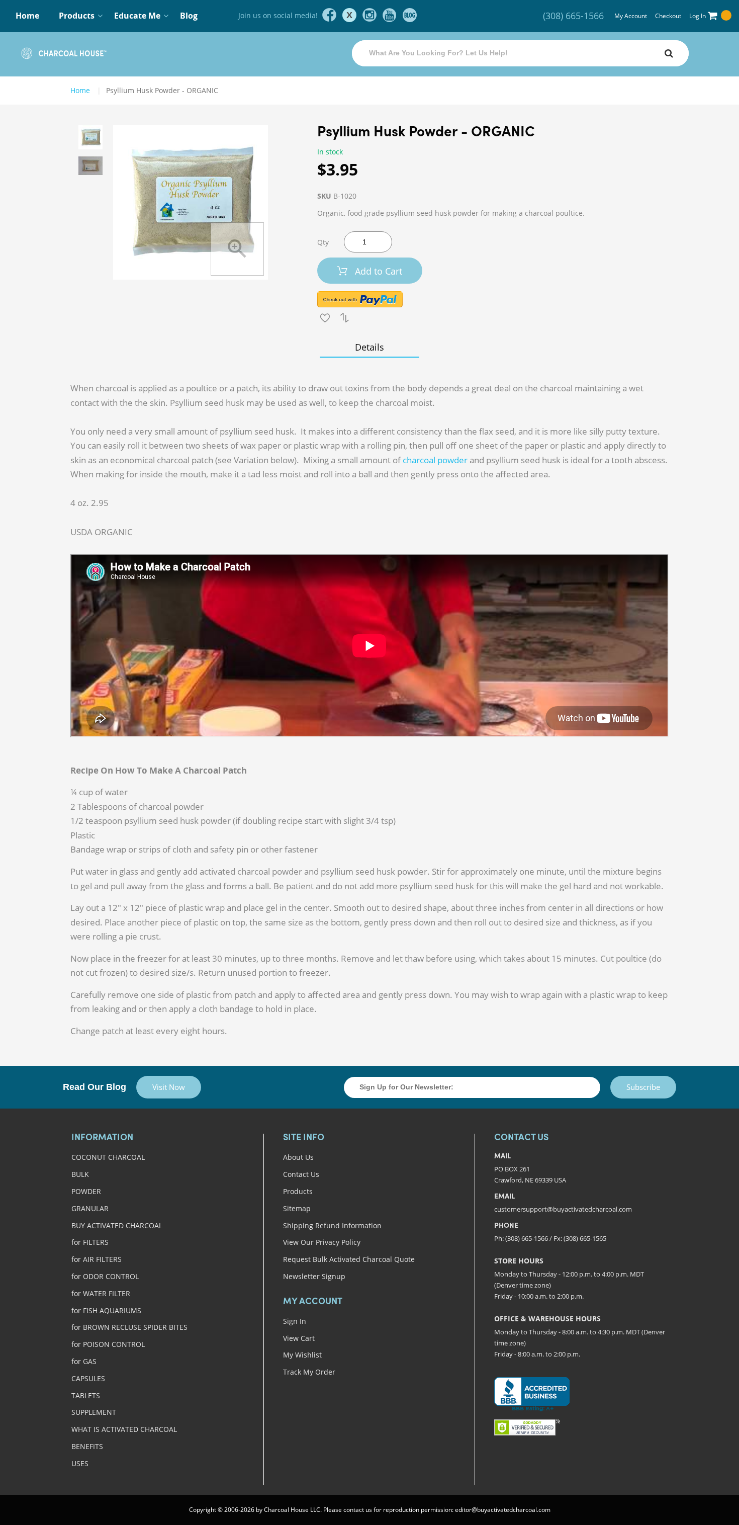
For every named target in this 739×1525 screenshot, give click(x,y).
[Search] (669, 53)
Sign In (294, 1321)
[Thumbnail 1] (90, 137)
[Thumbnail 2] (90, 165)
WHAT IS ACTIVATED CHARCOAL (124, 1429)
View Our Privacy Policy (321, 1242)
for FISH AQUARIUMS (106, 1310)
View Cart (299, 1338)
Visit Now (168, 1087)
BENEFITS (87, 1446)
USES (79, 1463)
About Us (298, 1157)
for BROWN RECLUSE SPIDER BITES (129, 1327)
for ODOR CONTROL (105, 1276)
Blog (189, 15)
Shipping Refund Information (332, 1225)
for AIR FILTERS (96, 1259)
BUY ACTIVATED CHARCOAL (116, 1225)
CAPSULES (88, 1378)
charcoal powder (435, 460)
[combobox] (520, 53)
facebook (329, 15)
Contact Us (301, 1174)
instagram (369, 15)
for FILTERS (90, 1242)
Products (298, 1191)
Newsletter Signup (314, 1276)
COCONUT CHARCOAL (108, 1157)
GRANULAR (90, 1208)
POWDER (86, 1191)
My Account (630, 16)
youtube (390, 15)
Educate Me (137, 15)
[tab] (369, 347)
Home (27, 15)
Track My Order (309, 1372)
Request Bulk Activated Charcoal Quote (349, 1259)
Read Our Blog (94, 1087)
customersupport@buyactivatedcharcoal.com (563, 1209)
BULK (80, 1174)
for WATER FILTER (100, 1293)
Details (369, 347)
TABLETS (85, 1395)
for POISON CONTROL (108, 1344)
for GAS (84, 1361)
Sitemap (297, 1208)
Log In (697, 16)
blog (410, 15)
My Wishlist (302, 1355)
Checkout (668, 16)
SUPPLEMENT (93, 1412)
